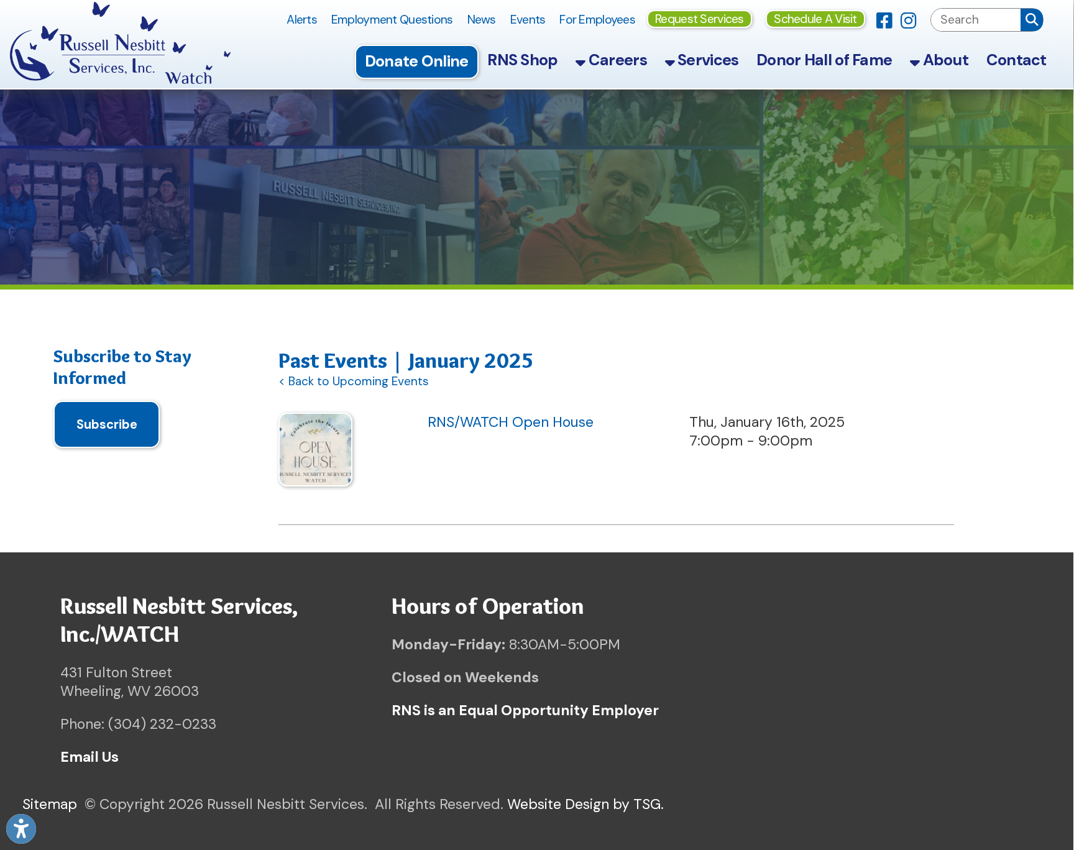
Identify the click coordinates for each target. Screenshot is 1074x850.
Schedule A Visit (815, 19)
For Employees (597, 19)
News (481, 19)
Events (528, 19)
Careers (616, 60)
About (943, 60)
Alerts (302, 19)
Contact (1016, 60)
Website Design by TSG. (585, 804)
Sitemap (49, 804)
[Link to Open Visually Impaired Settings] (21, 829)
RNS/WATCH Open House (511, 422)
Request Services (699, 19)
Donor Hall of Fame (824, 60)
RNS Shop (522, 60)
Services (706, 60)
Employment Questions (392, 19)
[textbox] (976, 20)
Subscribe (106, 424)
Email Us (89, 756)
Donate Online (417, 61)
